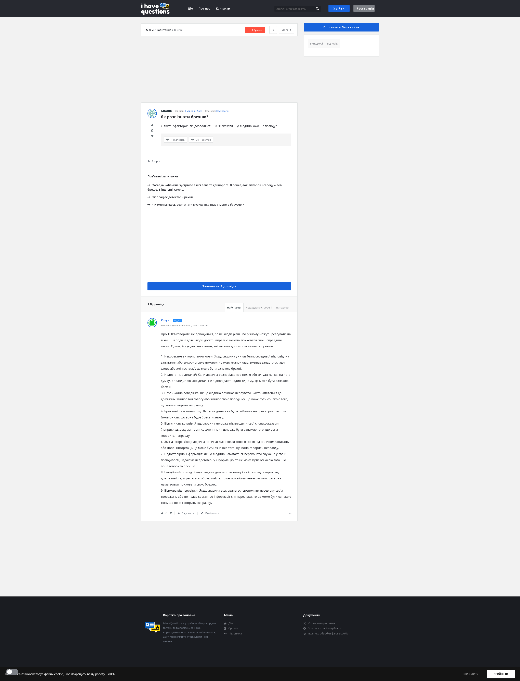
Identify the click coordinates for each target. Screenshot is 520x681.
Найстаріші (234, 307)
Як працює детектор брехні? (172, 197)
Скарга (156, 161)
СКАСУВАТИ (471, 674)
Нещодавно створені (259, 307)
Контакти (223, 8)
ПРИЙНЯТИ (501, 674)
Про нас (204, 8)
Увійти (339, 8)
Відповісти (188, 513)
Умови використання (321, 623)
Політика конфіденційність (324, 628)
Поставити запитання (341, 27)
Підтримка (235, 633)
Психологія (222, 110)
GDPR (110, 674)
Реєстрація (365, 8)
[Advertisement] (219, 67)
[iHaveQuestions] (161, 8)
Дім (190, 8)
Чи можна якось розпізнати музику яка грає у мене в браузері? (198, 204)
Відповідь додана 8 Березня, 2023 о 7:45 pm (184, 325)
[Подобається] (152, 124)
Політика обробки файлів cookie (328, 633)
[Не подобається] (152, 136)
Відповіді (332, 43)
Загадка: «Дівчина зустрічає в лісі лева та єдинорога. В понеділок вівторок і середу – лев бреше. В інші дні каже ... (214, 187)
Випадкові (282, 307)
